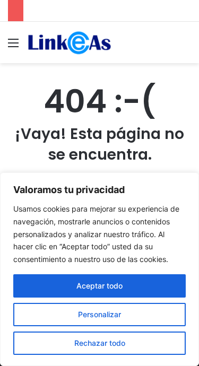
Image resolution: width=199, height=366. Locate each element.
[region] (99, 269)
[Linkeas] (69, 42)
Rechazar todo (99, 342)
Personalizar (99, 314)
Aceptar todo (99, 285)
